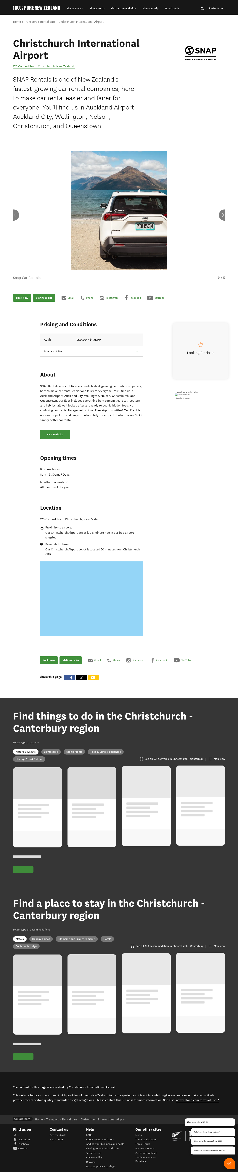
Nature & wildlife (26, 751)
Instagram (24, 1139)
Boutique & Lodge (26, 946)
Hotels (107, 939)
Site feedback (58, 1135)
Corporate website (146, 1153)
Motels (20, 939)
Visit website (44, 298)
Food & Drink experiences (106, 751)
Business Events (145, 1148)
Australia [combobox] (214, 8)
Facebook (23, 1144)
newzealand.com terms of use (197, 1100)
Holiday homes (41, 939)
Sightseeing (51, 751)
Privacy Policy (94, 1157)
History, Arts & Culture (29, 759)
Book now (22, 298)
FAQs (89, 1135)
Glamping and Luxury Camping (76, 939)
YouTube (23, 1148)
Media (139, 1135)
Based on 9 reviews (183, 398)
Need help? (56, 1139)
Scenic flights (74, 751)
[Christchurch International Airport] (200, 53)
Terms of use (93, 1153)
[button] (75, 8)
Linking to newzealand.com (102, 1148)
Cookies (91, 1162)
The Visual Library (146, 1139)
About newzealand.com (100, 1139)
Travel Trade (142, 1144)
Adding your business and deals (105, 1144)
